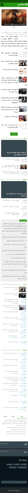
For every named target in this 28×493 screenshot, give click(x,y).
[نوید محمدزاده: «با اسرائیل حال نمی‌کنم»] (14, 189)
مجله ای (13, 467)
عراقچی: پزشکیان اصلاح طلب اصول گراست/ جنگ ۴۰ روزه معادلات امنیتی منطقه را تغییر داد (10, 167)
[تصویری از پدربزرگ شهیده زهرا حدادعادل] (23, 208)
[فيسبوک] (1, 1)
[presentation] (2, 16)
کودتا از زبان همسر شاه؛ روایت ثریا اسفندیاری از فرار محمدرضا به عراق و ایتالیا (9, 100)
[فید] (7, 1)
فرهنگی (24, 179)
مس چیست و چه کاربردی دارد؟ (10, 69)
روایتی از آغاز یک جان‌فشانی (13, 341)
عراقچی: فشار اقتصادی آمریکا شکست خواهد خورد (14, 250)
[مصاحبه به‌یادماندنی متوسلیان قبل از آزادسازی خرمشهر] (23, 214)
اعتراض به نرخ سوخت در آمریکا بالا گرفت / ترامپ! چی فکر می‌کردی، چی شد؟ (9, 109)
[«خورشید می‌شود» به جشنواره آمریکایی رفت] (23, 201)
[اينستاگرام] (3, 1)
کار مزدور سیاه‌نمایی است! (13, 335)
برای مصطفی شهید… (14, 395)
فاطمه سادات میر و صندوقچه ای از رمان (14, 24)
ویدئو (25, 452)
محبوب (13, 416)
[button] (12, 27)
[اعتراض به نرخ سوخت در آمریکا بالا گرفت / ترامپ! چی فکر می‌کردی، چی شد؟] (23, 173)
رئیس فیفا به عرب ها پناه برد (11, 116)
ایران (17, 464)
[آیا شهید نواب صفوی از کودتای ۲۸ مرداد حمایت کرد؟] (23, 160)
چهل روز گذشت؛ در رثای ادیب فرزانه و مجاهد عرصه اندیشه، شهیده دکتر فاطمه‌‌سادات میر (11, 379)
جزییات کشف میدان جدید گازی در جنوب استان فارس (16, 431)
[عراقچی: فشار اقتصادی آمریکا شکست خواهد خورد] (14, 148)
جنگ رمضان (22, 467)
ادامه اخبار (14, 134)
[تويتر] (5, 477)
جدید (22, 416)
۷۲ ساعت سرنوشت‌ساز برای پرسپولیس (17, 240)
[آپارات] (5, 1)
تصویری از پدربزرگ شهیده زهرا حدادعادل (10, 206)
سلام (10, 464)
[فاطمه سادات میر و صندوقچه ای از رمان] (14, 17)
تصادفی (5, 416)
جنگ (24, 464)
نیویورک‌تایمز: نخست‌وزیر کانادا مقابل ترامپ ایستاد (14, 237)
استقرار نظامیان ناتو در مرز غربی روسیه (16, 254)
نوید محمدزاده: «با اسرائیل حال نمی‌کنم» (10, 353)
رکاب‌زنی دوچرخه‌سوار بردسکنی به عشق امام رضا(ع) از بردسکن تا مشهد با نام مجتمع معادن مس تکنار (15, 264)
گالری (25, 444)
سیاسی (25, 138)
